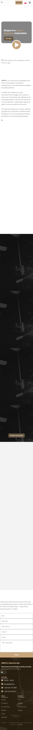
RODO (20, 725)
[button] (29, 2)
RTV (19, 700)
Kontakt (4, 717)
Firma (3, 714)
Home (3, 700)
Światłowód (22, 707)
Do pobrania (5, 707)
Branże (3, 710)
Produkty (4, 703)
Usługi (20, 710)
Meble (20, 703)
